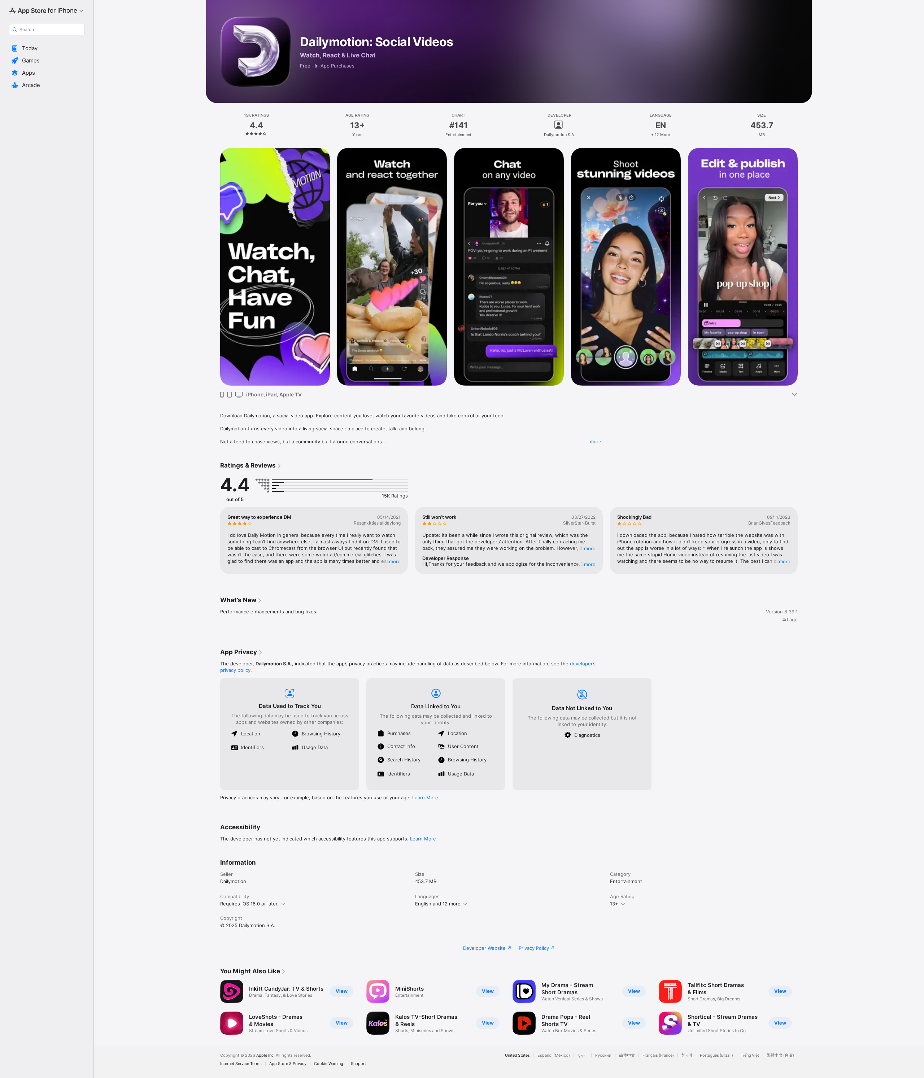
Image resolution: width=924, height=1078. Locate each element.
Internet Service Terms (241, 1064)
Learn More (425, 797)
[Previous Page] (213, 266)
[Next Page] (805, 266)
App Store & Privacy (287, 1064)
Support (358, 1064)
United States (517, 1055)
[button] (46, 48)
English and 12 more (438, 904)
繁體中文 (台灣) (780, 1055)
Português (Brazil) (716, 1055)
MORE (395, 561)
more (595, 441)
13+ (614, 904)
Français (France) (658, 1055)
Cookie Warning (328, 1064)
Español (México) (553, 1055)
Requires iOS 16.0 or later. (249, 904)
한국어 (686, 1055)
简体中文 (627, 1055)
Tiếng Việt (750, 1055)
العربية (583, 1055)
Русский (603, 1055)
